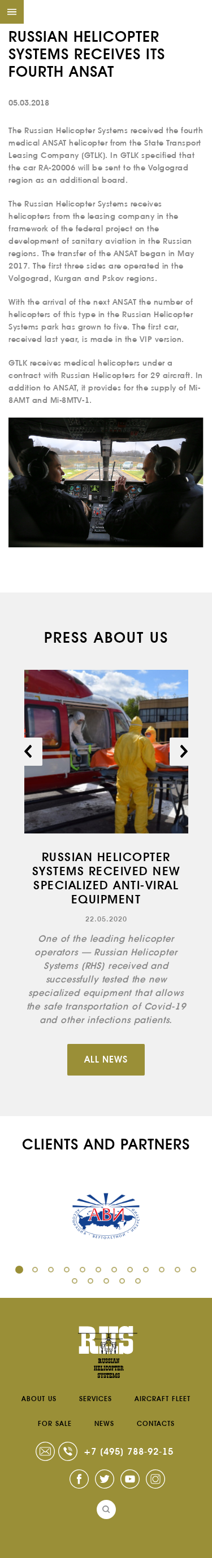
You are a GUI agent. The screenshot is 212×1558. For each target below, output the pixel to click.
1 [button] (19, 1270)
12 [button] (193, 1269)
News (104, 1424)
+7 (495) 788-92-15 (129, 1451)
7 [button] (114, 1269)
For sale (55, 1424)
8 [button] (130, 1269)
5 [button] (82, 1269)
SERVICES (95, 1399)
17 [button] (138, 1281)
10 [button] (162, 1269)
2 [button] (35, 1269)
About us (39, 1399)
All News (106, 1059)
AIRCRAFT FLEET (163, 1399)
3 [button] (51, 1269)
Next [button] (184, 752)
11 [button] (177, 1269)
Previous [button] (28, 752)
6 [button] (98, 1269)
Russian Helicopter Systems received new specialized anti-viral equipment (106, 878)
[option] (106, 848)
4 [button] (67, 1269)
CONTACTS (156, 1424)
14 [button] (90, 1281)
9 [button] (146, 1269)
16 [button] (122, 1281)
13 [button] (74, 1281)
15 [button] (106, 1281)
